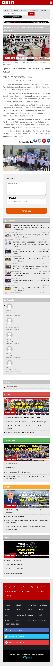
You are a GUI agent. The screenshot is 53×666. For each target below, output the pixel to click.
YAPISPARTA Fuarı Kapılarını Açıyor (17, 468)
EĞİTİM (30, 609)
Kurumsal (17, 587)
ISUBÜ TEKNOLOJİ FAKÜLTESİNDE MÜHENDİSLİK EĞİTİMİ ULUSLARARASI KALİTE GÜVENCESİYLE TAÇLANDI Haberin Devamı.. (31, 244)
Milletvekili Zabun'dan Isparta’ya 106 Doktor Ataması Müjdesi (27, 422)
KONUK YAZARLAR (32, 621)
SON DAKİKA (43, 621)
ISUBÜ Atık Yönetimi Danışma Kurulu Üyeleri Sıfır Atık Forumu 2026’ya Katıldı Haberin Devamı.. (30, 267)
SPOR (18, 609)
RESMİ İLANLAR (43, 605)
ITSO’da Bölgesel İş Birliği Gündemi (18, 472)
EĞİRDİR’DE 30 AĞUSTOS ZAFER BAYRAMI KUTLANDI (23, 417)
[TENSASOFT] (27, 657)
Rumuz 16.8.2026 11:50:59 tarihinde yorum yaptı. (13, 341)
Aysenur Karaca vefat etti (14, 573)
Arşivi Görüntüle (11, 387)
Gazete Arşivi (33, 10)
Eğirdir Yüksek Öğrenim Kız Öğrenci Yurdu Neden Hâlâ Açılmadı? (24, 511)
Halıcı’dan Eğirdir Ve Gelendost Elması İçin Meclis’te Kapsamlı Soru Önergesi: (27, 522)
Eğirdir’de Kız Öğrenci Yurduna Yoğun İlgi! (20, 432)
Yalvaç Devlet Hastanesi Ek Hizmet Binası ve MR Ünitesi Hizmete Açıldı (25, 477)
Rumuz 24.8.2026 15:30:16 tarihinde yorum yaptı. (13, 313)
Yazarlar (23, 10)
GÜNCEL (7, 621)
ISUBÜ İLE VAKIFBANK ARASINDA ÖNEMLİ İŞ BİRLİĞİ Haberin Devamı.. (29, 260)
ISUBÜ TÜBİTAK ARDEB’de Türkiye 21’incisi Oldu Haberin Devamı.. (31, 282)
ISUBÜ (18, 624)
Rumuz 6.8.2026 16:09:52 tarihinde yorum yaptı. (13, 369)
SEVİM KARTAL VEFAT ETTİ (14, 560)
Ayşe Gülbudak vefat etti (14, 565)
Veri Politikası (39, 591)
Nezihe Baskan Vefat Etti (14, 569)
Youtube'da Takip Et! (17, 642)
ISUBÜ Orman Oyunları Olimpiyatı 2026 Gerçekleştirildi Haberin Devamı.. (31, 289)
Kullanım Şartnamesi (26, 591)
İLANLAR (30, 615)
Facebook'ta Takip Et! (17, 630)
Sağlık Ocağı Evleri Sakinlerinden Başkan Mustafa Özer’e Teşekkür (25, 427)
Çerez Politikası (42, 587)
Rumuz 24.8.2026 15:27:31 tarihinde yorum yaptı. (13, 327)
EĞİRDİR (18, 605)
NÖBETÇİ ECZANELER (9, 624)
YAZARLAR (8, 605)
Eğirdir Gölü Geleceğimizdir (15, 516)
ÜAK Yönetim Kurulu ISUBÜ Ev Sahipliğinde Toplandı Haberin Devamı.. (30, 274)
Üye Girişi (43, 10)
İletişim (32, 587)
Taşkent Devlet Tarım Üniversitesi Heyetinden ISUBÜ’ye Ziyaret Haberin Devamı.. (31, 236)
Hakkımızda (14, 10)
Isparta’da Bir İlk (11, 464)
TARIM (41, 609)
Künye (6, 10)
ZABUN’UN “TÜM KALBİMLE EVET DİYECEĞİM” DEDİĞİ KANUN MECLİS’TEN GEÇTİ (25, 528)
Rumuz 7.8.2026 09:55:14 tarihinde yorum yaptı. (13, 355)
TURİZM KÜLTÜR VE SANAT (20, 615)
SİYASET (7, 609)
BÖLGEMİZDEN (32, 605)
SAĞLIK (18, 621)
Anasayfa (8, 587)
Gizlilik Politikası (10, 591)
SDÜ (40, 615)
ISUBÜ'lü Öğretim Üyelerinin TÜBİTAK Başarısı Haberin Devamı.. (31, 253)
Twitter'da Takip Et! (16, 636)
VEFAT (7, 615)
